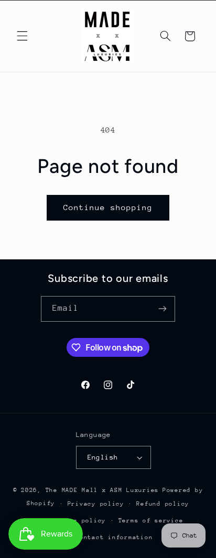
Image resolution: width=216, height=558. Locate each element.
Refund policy (162, 503)
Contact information (114, 537)
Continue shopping (108, 207)
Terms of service (150, 520)
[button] (22, 36)
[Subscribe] (162, 309)
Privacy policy (96, 503)
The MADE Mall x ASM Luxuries (102, 490)
